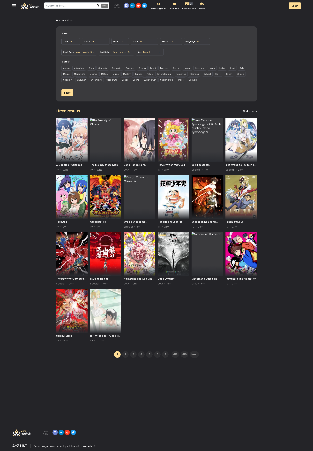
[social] (126, 5)
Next (194, 354)
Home (60, 20)
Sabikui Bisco (64, 335)
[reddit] (138, 5)
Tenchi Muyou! (234, 221)
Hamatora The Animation (240, 278)
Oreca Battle (98, 221)
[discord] (55, 432)
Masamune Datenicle (204, 278)
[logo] (30, 5)
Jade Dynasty (166, 278)
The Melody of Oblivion (104, 165)
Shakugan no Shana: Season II (204, 223)
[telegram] (61, 432)
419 (184, 354)
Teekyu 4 (61, 221)
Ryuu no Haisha (99, 278)
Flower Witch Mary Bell (171, 165)
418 (175, 354)
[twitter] (144, 5)
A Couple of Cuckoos (69, 165)
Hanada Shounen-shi (170, 221)
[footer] (22, 432)
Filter (104, 5)
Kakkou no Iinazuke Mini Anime (138, 280)
